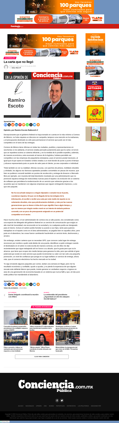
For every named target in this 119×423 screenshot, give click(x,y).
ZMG (58, 26)
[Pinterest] (20, 124)
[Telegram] (34, 124)
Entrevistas (85, 26)
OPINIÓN (51, 26)
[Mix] (23, 124)
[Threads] (31, 124)
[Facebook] (5, 124)
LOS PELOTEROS (83, 406)
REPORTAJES (74, 26)
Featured (23, 288)
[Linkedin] (16, 124)
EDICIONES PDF (96, 406)
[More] (38, 124)
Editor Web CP (16, 68)
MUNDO (64, 26)
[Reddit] (12, 124)
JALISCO (32, 26)
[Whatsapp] (27, 124)
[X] (9, 124)
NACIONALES (42, 26)
